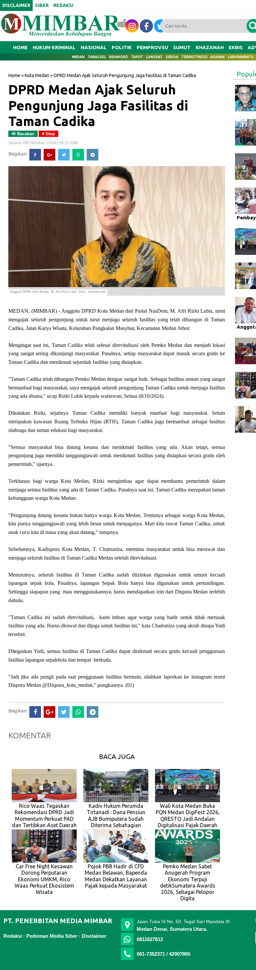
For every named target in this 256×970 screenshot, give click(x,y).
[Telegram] (92, 155)
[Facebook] (35, 155)
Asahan (217, 57)
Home (20, 47)
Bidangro (118, 57)
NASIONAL (94, 47)
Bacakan (25, 133)
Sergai (172, 57)
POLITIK (122, 47)
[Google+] (49, 155)
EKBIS (236, 47)
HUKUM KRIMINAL (54, 47)
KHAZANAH (210, 47)
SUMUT (182, 47)
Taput (137, 57)
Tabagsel (97, 57)
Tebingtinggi (194, 57)
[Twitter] (64, 155)
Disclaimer (94, 936)
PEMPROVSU (152, 47)
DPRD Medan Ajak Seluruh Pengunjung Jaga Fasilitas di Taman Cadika (98, 105)
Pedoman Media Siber (51, 936)
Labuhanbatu (240, 57)
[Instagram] (132, 26)
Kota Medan (37, 75)
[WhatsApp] (78, 155)
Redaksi (12, 936)
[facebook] (146, 26)
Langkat (154, 57)
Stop (49, 133)
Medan (78, 57)
